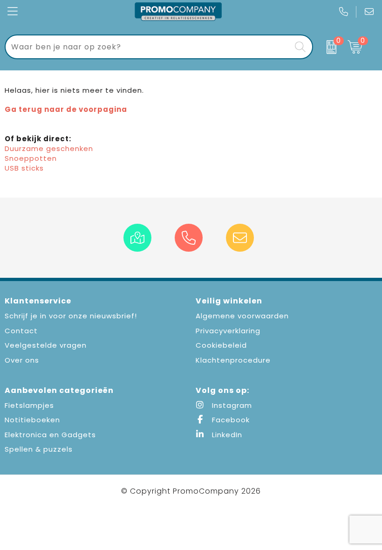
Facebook (230, 420)
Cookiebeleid (221, 345)
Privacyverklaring (228, 331)
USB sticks (24, 168)
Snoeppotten (31, 158)
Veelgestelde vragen (46, 345)
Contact (21, 331)
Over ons (22, 360)
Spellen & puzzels (39, 449)
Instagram (231, 405)
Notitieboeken (32, 420)
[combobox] (148, 46)
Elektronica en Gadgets (50, 435)
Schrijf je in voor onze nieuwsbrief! (71, 316)
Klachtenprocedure (233, 360)
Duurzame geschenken (49, 148)
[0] (328, 47)
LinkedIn (226, 435)
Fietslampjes (29, 405)
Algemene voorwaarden (242, 316)
